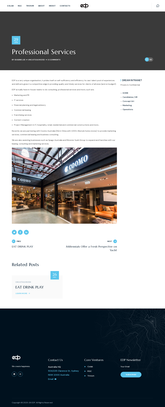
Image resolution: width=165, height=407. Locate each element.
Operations (128, 109)
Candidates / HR (130, 97)
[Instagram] (20, 374)
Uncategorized (36, 60)
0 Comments (54, 60)
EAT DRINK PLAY (29, 287)
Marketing (127, 105)
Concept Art (128, 101)
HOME (125, 93)
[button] (157, 5)
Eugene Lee (20, 60)
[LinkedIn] (14, 374)
